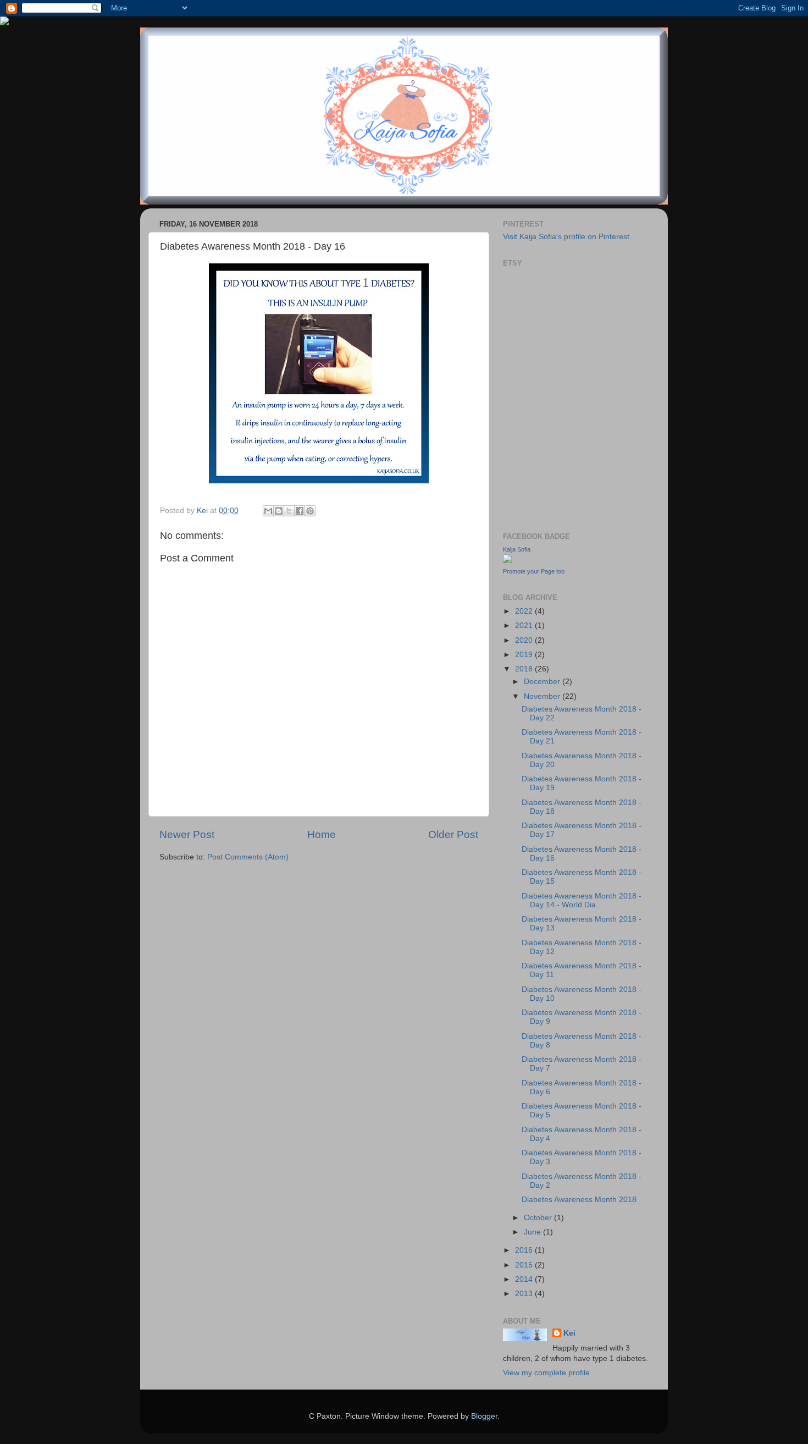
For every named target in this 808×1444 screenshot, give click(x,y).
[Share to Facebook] (299, 510)
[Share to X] (289, 510)
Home (321, 834)
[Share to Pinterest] (310, 510)
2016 (525, 1250)
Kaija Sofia (516, 549)
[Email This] (268, 510)
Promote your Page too (534, 571)
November (543, 696)
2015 (525, 1265)
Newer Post (186, 834)
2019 (525, 655)
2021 (525, 625)
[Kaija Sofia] (507, 560)
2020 (525, 640)
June (533, 1232)
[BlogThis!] (278, 510)
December (543, 681)
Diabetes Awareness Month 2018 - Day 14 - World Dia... (581, 900)
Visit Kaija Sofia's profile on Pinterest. (567, 237)
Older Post (453, 834)
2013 (525, 1293)
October (539, 1218)
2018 (525, 669)
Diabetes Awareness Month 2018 (579, 1199)
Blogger (484, 1416)
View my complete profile (546, 1373)
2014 (525, 1279)
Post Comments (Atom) (248, 857)
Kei (569, 1333)
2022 (525, 611)
